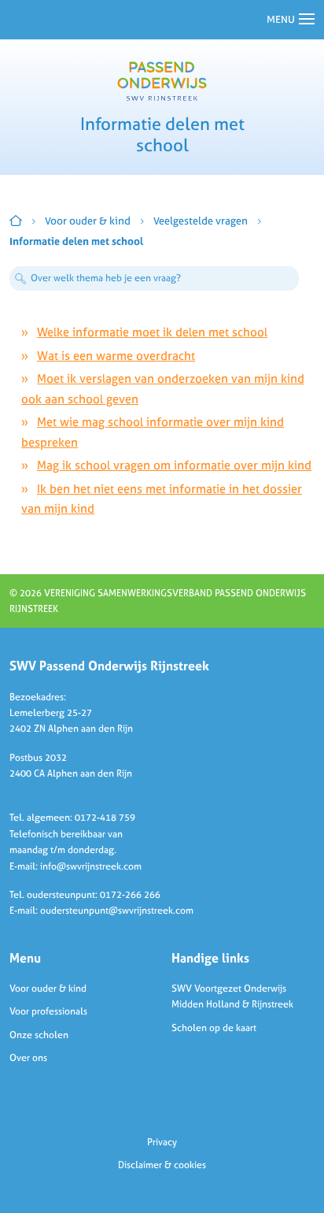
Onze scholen (38, 1035)
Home (15, 220)
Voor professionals (48, 1011)
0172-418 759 (105, 817)
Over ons (28, 1058)
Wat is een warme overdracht (116, 355)
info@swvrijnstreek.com (91, 866)
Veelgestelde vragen (200, 221)
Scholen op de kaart (213, 1028)
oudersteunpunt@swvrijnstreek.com (116, 910)
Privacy (162, 1142)
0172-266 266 (130, 894)
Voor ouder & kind (88, 221)
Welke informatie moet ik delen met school (152, 332)
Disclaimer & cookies (162, 1165)
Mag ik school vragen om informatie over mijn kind (174, 465)
